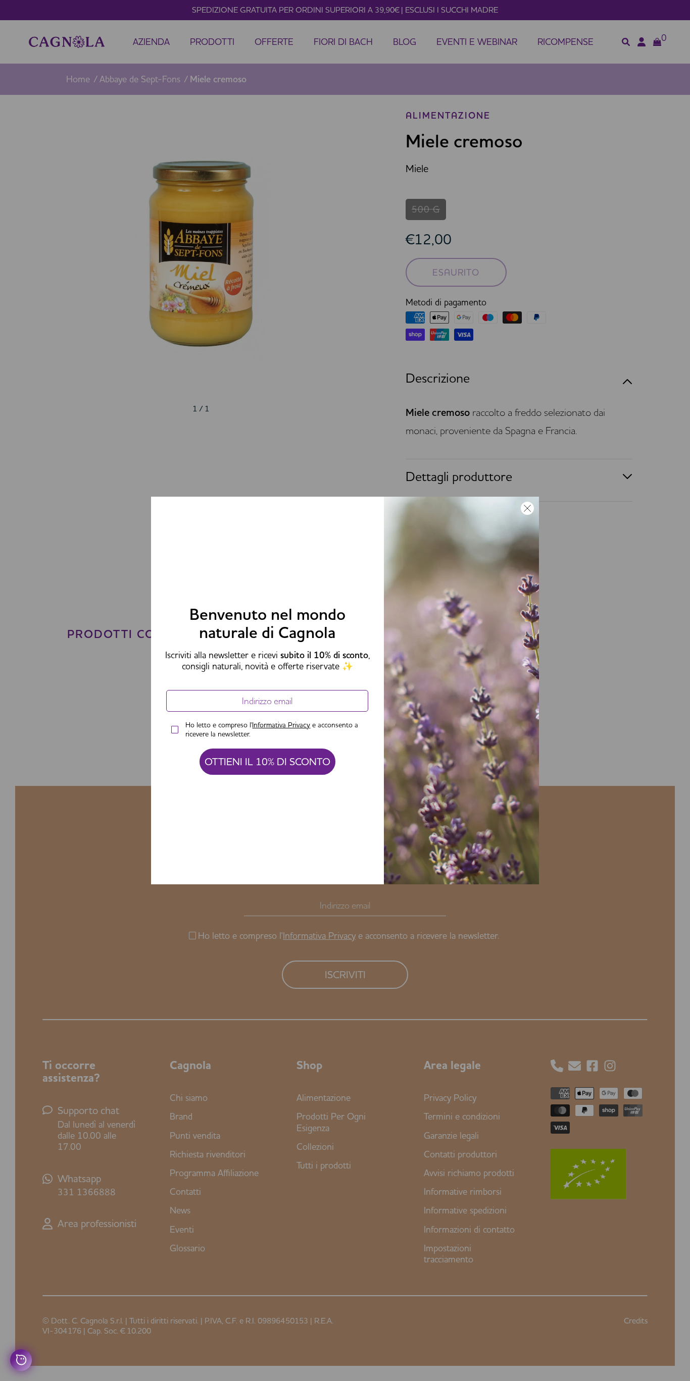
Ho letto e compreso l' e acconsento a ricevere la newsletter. (271, 729)
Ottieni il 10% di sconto (267, 761)
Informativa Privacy (281, 724)
